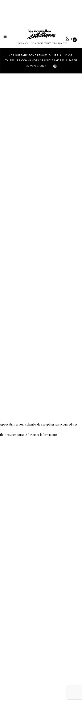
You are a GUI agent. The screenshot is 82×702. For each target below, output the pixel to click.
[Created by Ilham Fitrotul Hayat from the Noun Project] (63, 38)
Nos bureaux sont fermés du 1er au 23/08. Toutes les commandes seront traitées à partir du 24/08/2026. (41, 61)
